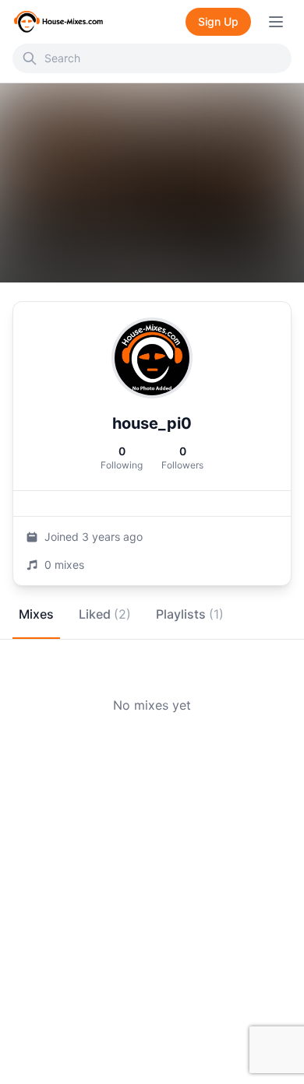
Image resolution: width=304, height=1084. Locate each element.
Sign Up (218, 21)
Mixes (36, 614)
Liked (105, 614)
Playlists (190, 614)
